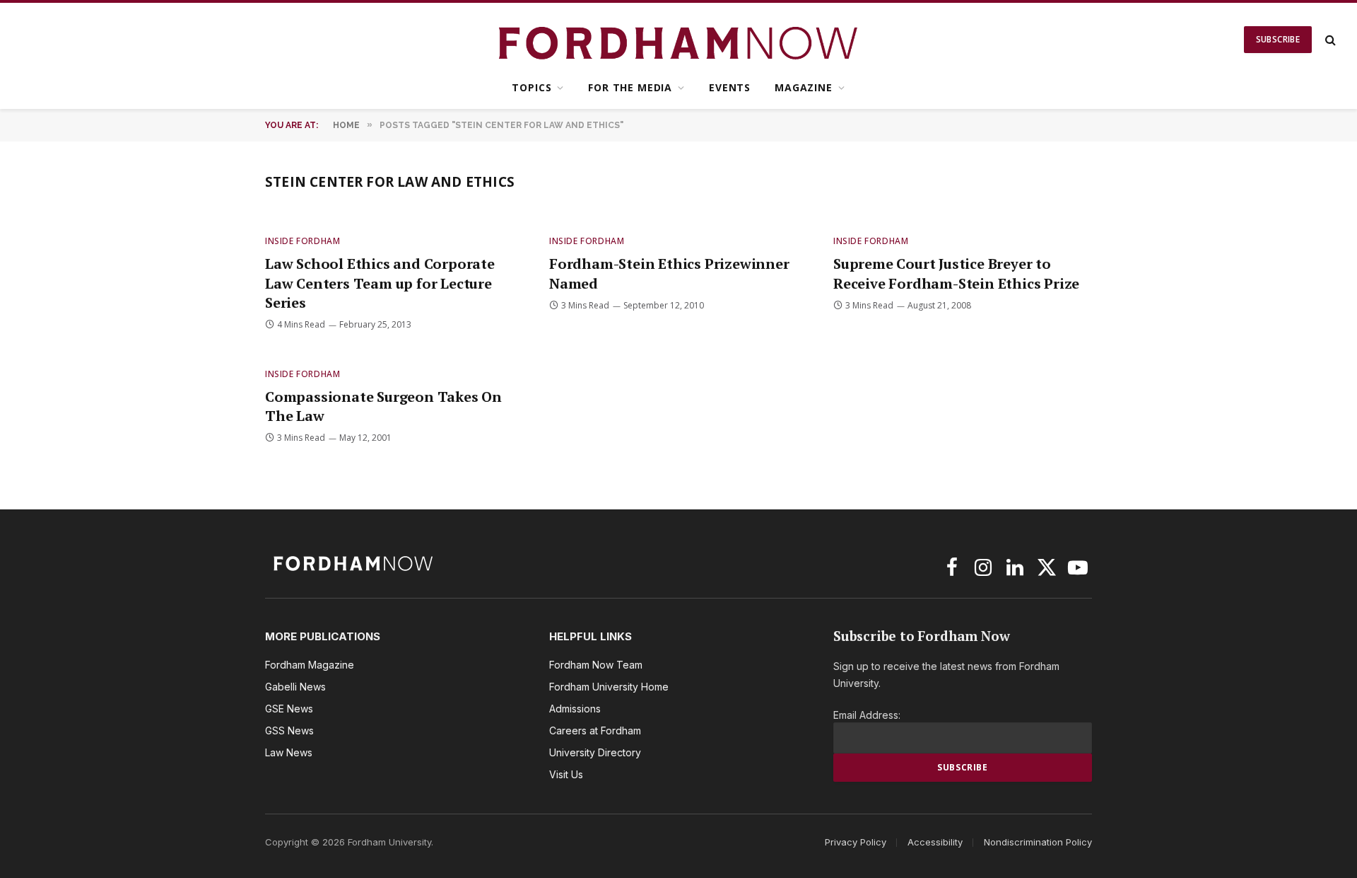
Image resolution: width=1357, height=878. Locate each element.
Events (730, 87)
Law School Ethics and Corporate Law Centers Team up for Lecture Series (380, 282)
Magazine (804, 87)
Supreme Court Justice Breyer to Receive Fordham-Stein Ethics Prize (956, 273)
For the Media (630, 87)
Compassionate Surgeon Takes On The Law (383, 406)
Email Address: (866, 715)
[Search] (1329, 40)
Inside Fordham (302, 241)
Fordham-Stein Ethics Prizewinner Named (669, 273)
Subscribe (1278, 39)
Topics (531, 87)
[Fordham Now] (679, 39)
